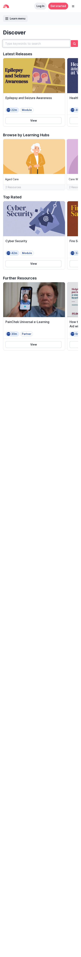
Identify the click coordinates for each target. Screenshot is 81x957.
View (33, 120)
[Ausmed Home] (6, 6)
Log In (40, 6)
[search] (74, 43)
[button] (73, 6)
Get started (58, 6)
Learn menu (17, 18)
